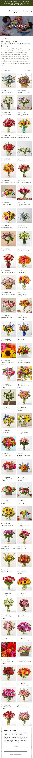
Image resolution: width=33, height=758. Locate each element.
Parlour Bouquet (6, 251)
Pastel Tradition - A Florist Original (22, 115)
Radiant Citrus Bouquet (24, 341)
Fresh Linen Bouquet (23, 161)
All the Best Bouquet (7, 640)
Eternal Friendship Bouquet (6, 617)
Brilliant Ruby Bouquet (8, 685)
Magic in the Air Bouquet (21, 549)
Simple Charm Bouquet (24, 661)
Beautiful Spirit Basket (8, 294)
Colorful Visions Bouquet (21, 295)
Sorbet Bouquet (6, 204)
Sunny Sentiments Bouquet (22, 433)
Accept (16, 746)
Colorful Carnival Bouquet (6, 456)
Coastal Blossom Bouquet (22, 228)
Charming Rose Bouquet (8, 595)
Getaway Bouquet (6, 571)
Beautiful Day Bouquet (8, 409)
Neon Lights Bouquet (23, 685)
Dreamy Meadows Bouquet (22, 409)
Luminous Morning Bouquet (7, 526)
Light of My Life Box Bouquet (7, 479)
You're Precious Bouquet (8, 137)
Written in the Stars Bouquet (7, 386)
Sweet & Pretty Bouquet (24, 182)
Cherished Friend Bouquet (6, 115)
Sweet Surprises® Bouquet (6, 318)
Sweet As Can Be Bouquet (6, 707)
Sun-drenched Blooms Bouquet (23, 138)
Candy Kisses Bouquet (8, 272)
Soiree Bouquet (21, 272)
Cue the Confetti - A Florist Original (23, 318)
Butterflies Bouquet (23, 617)
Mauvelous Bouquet (23, 707)
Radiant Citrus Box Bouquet (22, 479)
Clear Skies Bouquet (7, 92)
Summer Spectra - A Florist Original (23, 526)
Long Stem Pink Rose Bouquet (23, 456)
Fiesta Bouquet (5, 161)
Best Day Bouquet (6, 227)
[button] (23, 11)
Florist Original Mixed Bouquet (7, 363)
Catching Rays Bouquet (8, 341)
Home (2, 38)
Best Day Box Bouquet (23, 362)
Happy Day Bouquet (23, 251)
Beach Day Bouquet (23, 595)
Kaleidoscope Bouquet (8, 182)
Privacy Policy (15, 742)
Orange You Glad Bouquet (22, 572)
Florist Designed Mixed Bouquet (8, 662)
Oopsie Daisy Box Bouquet (6, 502)
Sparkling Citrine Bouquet (6, 433)
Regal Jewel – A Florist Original (23, 205)
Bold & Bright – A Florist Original (24, 386)
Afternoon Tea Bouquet (24, 640)
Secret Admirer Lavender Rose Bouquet (8, 549)
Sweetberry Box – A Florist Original (22, 502)
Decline (16, 750)
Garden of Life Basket (23, 92)
